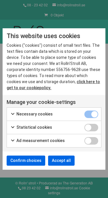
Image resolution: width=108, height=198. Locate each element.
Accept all (61, 160)
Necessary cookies (34, 114)
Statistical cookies (34, 127)
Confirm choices (25, 160)
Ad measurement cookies (40, 140)
